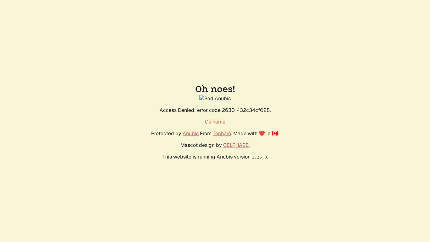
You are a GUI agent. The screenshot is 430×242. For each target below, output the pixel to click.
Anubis (191, 133)
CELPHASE (236, 145)
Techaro (222, 133)
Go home (215, 121)
